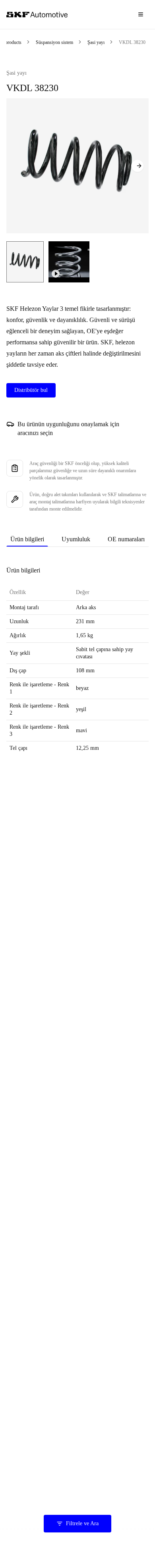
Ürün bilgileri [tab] (27, 539)
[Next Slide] (137, 165)
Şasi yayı (96, 42)
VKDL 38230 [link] (132, 42)
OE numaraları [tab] (126, 539)
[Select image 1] (25, 261)
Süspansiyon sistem (54, 42)
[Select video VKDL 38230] (68, 261)
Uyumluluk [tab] (76, 539)
